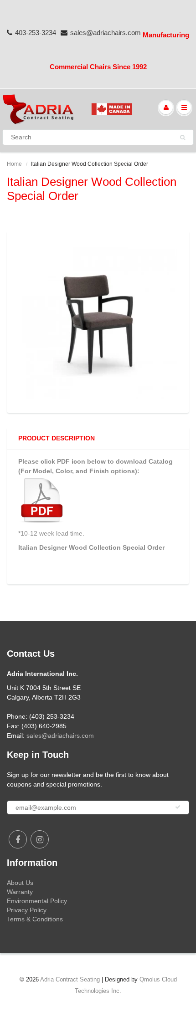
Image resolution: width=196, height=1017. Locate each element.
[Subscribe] (178, 807)
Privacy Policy (26, 910)
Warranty (20, 891)
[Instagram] (40, 839)
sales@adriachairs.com (105, 32)
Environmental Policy (37, 901)
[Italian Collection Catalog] (42, 499)
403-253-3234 (35, 32)
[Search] (183, 137)
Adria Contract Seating (70, 979)
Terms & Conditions (35, 919)
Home (14, 164)
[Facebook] (18, 839)
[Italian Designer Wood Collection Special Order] (98, 320)
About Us (20, 882)
